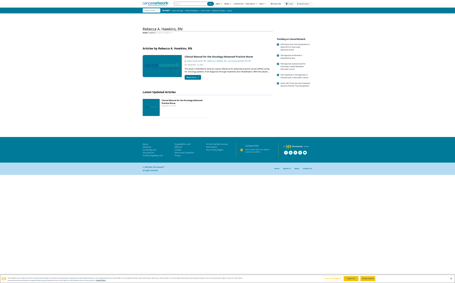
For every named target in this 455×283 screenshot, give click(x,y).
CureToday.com (150, 149)
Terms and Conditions (184, 152)
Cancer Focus (150, 10)
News (218, 4)
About (145, 144)
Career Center (205, 11)
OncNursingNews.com (153, 155)
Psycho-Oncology (177, 11)
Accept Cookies (368, 278)
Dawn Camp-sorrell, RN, (196, 61)
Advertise (147, 147)
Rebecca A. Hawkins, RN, (217, 61)
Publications (250, 4)
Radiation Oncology (218, 11)
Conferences (238, 4)
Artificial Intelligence (192, 11)
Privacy (177, 155)
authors (152, 33)
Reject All (351, 278)
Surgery (229, 11)
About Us (287, 168)
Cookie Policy (101, 280)
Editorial (178, 147)
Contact (177, 149)
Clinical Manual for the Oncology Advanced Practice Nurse (182, 101)
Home (145, 33)
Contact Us (307, 168)
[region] (227, 279)
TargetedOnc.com (182, 144)
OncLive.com (148, 152)
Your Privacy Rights (214, 149)
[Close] (451, 278)
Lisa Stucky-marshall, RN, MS (239, 61)
